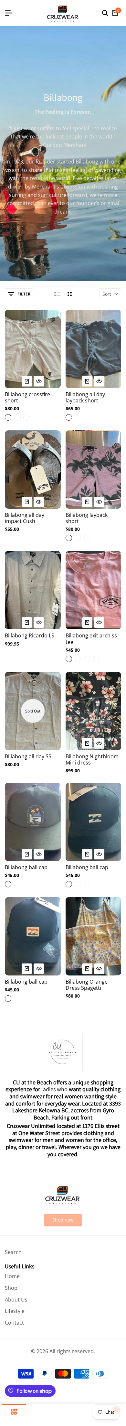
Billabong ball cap (26, 867)
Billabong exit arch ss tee (91, 639)
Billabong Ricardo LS (29, 636)
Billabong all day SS (28, 756)
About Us (16, 1299)
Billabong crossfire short (27, 397)
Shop (11, 1287)
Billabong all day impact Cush (24, 518)
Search (13, 1252)
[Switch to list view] (57, 294)
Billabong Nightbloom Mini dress (92, 759)
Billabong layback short (87, 518)
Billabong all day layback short (85, 397)
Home (12, 1276)
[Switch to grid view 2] (69, 294)
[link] (63, 1220)
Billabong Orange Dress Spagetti (87, 985)
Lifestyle (15, 1311)
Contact (14, 1322)
